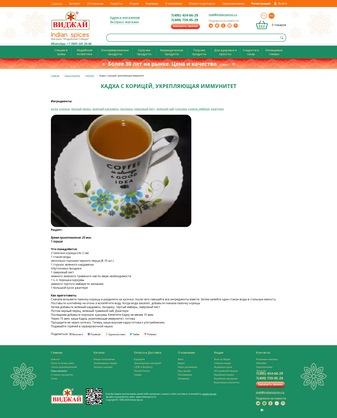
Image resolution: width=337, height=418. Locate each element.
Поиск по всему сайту (62, 363)
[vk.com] (211, 26)
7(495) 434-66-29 (184, 15)
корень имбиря (198, 109)
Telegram (261, 370)
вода (54, 109)
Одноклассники (264, 367)
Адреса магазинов (125, 17)
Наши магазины (233, 3)
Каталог (74, 3)
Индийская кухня (223, 367)
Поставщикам (185, 374)
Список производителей (64, 367)
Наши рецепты (72, 75)
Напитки (89, 75)
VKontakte (261, 363)
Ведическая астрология (226, 382)
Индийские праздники (225, 378)
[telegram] (217, 26)
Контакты (263, 353)
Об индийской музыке (226, 370)
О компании (173, 3)
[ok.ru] (223, 26)
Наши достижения (187, 367)
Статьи (54, 378)
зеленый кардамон (105, 109)
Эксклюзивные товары (105, 363)
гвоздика (126, 109)
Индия (134, 3)
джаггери (217, 109)
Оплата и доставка (202, 3)
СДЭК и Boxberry (143, 367)
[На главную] (70, 30)
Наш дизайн (184, 370)
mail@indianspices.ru (223, 15)
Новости (55, 359)
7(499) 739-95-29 (184, 20)
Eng (271, 15)
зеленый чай (165, 109)
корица (64, 109)
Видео (181, 363)
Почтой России (142, 370)
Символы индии (222, 363)
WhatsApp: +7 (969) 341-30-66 (71, 44)
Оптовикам (95, 3)
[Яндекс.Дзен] (229, 26)
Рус (264, 15)
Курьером (139, 359)
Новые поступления (104, 359)
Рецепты (116, 3)
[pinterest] (236, 26)
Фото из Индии (222, 359)
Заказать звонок (185, 26)
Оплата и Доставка (147, 353)
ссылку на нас (209, 393)
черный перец (81, 109)
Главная (56, 3)
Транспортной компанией (147, 363)
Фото (180, 359)
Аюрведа (152, 3)
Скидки (137, 374)
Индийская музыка (224, 374)
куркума (181, 109)
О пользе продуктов (62, 374)
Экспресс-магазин (124, 22)
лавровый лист (144, 109)
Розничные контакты (267, 359)
